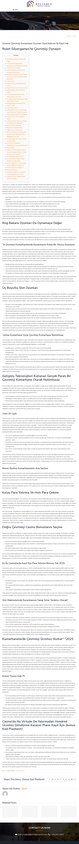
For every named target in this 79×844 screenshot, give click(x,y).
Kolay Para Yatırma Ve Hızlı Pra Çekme (17, 88)
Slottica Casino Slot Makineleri (15, 167)
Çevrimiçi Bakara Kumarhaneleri (15, 156)
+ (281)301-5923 (57, 834)
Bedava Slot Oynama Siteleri (14, 128)
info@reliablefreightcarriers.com (34, 834)
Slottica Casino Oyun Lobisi (14, 125)
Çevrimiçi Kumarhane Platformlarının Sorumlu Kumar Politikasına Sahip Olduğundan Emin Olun (16, 134)
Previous (69, 36)
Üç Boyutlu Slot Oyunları (13, 68)
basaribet (48, 234)
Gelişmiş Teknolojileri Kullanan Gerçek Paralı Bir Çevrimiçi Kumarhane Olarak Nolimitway (17, 77)
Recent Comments (12, 170)
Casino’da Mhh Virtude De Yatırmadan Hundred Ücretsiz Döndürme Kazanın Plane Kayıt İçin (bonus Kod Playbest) (17, 112)
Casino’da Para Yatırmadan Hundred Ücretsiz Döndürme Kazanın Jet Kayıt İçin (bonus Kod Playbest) (17, 152)
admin (5, 770)
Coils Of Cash (10, 81)
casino (16, 770)
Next (74, 36)
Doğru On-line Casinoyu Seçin (15, 130)
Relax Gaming (10, 148)
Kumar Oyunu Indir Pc (12, 108)
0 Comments (22, 770)
